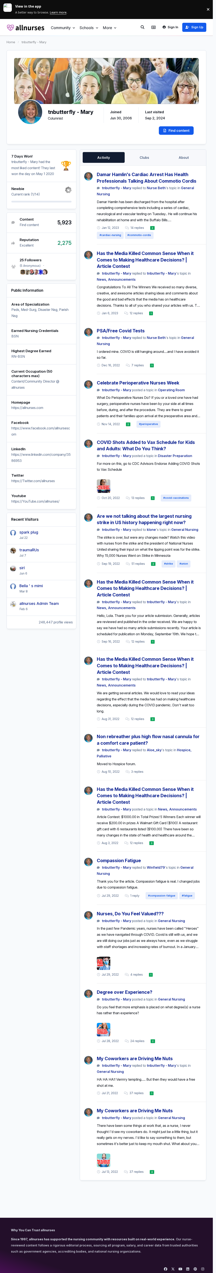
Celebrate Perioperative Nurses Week (138, 383)
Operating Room (171, 390)
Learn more (9, 9)
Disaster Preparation (175, 456)
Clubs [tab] (144, 157)
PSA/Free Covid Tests (121, 330)
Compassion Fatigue (119, 860)
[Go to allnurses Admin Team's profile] (13, 604)
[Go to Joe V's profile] (31, 272)
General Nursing (184, 529)
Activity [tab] (103, 157)
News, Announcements (116, 279)
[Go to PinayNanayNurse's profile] (36, 272)
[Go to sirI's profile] (13, 569)
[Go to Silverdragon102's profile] (23, 272)
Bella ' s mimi (31, 586)
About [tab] (184, 157)
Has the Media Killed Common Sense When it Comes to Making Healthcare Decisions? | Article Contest (145, 260)
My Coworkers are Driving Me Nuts (135, 1058)
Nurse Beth (156, 188)
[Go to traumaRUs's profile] (13, 551)
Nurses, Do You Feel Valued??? (130, 913)
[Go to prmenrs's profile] (40, 272)
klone (151, 529)
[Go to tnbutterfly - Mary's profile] (88, 176)
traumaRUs (29, 550)
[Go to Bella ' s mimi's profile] (13, 586)
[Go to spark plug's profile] (13, 533)
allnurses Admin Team (39, 603)
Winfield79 (156, 867)
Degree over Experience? (124, 992)
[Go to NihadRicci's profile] (27, 272)
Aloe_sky (154, 750)
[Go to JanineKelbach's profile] (45, 272)
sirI (22, 568)
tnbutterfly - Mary (116, 188)
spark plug (28, 532)
